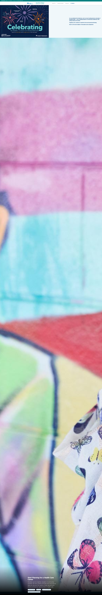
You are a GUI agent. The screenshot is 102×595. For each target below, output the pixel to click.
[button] (72, 3)
